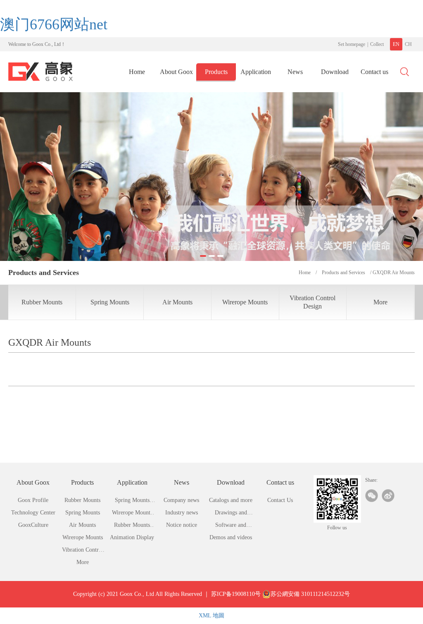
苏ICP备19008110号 (236, 594)
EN (396, 44)
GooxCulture (33, 525)
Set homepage (351, 44)
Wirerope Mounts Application (132, 514)
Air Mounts (177, 302)
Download (335, 71)
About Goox (176, 71)
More (380, 302)
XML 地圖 (211, 615)
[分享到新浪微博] (388, 495)
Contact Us (280, 500)
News (295, 71)
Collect (377, 44)
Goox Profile (33, 500)
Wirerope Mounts (245, 302)
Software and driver (230, 526)
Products (216, 71)
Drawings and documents (231, 514)
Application (255, 71)
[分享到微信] (371, 495)
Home (137, 71)
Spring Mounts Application (132, 502)
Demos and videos (230, 537)
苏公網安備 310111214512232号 (310, 594)
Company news (181, 500)
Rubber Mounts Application (132, 526)
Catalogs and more (230, 500)
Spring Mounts (109, 302)
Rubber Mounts (41, 302)
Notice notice (181, 525)
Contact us (374, 71)
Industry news (181, 512)
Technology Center (33, 512)
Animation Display (132, 537)
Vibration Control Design (312, 302)
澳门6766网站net (53, 24)
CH (408, 44)
